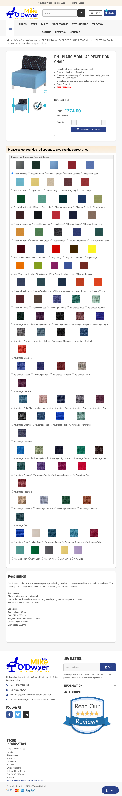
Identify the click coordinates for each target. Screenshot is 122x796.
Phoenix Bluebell (90, 174)
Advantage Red (82, 475)
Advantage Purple (42, 475)
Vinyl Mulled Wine (22, 257)
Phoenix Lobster (81, 291)
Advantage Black (60, 324)
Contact (75, 32)
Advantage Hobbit (60, 425)
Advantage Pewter (22, 341)
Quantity (60, 122)
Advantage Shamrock (66, 508)
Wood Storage (60, 24)
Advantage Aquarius (97, 307)
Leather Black (59, 241)
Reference (59, 100)
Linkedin (26, 714)
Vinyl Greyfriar (50, 559)
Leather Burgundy (68, 190)
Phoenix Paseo (20, 174)
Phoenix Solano (20, 241)
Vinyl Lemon (65, 559)
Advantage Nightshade (60, 458)
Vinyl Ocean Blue (40, 257)
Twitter (18, 714)
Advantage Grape (100, 408)
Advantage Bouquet (80, 324)
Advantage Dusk (43, 408)
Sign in (95, 13)
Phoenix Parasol (54, 174)
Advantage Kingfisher (81, 425)
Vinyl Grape (55, 274)
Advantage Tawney (88, 508)
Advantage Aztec (21, 324)
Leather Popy (86, 190)
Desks (34, 24)
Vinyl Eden (35, 559)
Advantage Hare (42, 425)
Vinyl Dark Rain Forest (99, 241)
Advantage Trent (21, 542)
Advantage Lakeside (23, 441)
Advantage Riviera (42, 341)
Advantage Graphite (22, 425)
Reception (60, 32)
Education (97, 24)
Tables (44, 24)
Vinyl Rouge (57, 257)
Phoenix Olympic (99, 291)
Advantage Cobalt (41, 374)
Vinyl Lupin (69, 274)
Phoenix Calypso (72, 174)
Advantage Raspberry (62, 475)
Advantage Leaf (39, 458)
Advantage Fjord (62, 408)
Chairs (23, 24)
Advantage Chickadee (84, 341)
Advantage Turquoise (74, 542)
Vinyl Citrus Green (39, 274)
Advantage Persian (22, 475)
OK (109, 667)
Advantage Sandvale (23, 508)
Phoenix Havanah (39, 224)
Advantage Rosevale (23, 492)
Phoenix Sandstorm (93, 224)
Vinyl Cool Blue (20, 190)
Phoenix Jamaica (84, 274)
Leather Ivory (51, 190)
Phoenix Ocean (74, 224)
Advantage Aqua (77, 307)
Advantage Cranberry (62, 374)
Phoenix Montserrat (63, 207)
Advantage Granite (81, 408)
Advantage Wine (94, 542)
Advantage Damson (22, 391)
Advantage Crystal (83, 374)
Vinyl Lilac (78, 559)
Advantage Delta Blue (23, 408)
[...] (22, 680)
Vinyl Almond (36, 190)
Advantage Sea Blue (44, 508)
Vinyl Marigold (92, 257)
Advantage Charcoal (62, 341)
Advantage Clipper (22, 374)
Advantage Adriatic (57, 307)
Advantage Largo (21, 458)
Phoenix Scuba (82, 207)
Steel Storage (80, 24)
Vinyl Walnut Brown (74, 257)
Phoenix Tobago (21, 224)
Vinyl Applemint (20, 559)
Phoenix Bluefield (21, 291)
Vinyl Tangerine (20, 274)
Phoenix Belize (57, 224)
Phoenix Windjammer (42, 291)
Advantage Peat (99, 458)
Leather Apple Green (40, 241)
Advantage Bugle (100, 324)
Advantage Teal (20, 525)
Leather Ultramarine (77, 241)
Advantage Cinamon (23, 358)
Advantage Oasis (81, 458)
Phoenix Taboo (37, 174)
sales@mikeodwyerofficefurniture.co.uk (25, 780)
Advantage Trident (53, 542)
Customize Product (89, 129)
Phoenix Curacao (62, 291)
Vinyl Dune (36, 542)
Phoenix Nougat (39, 307)
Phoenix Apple (99, 207)
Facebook (9, 714)
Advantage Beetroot (41, 324)
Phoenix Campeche (42, 207)
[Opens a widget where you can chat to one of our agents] (110, 790)
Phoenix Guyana (21, 307)
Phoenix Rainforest (22, 207)
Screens (46, 32)
